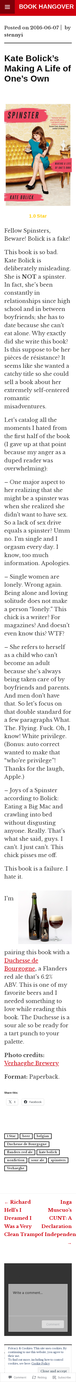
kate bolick (48, 1152)
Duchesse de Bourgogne (27, 1144)
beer (26, 1136)
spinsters (58, 1160)
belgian (43, 1136)
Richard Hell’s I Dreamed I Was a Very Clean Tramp (21, 1218)
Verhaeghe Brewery (31, 1063)
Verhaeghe (15, 1168)
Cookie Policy (40, 1363)
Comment (53, 1324)
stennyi (13, 35)
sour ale (37, 1160)
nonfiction (15, 1160)
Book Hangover (46, 6)
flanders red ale (20, 1152)
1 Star (11, 1136)
